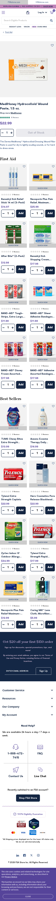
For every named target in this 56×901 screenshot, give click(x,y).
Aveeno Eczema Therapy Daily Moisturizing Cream (41, 441)
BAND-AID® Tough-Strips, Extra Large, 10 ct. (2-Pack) (12, 315)
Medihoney (16, 113)
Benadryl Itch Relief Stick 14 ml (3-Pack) (13, 201)
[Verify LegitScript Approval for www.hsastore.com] (34, 823)
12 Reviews (15, 117)
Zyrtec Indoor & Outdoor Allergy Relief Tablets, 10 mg (13, 555)
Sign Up (43, 671)
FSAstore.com (14, 2)
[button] (13, 177)
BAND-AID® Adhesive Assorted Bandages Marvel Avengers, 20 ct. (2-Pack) (42, 372)
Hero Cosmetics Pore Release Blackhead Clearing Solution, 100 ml (42, 498)
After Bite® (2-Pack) (13, 256)
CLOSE (28, 896)
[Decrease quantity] (2, 133)
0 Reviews (16, 195)
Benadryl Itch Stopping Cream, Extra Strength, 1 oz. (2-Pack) (41, 258)
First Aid (8, 32)
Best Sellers (10, 399)
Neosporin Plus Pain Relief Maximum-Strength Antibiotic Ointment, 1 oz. (12, 612)
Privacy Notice (11, 876)
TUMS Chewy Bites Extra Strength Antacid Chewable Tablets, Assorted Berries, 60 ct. (12, 441)
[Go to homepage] (28, 12)
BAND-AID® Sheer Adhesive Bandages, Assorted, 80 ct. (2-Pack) (41, 315)
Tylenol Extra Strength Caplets (11, 498)
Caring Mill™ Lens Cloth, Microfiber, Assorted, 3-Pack (40, 612)
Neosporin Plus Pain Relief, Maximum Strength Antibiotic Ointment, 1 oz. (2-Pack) (41, 201)
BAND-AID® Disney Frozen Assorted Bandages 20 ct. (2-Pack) (12, 372)
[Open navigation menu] (3, 12)
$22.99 (6, 123)
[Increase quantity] (11, 133)
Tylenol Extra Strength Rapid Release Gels (39, 555)
